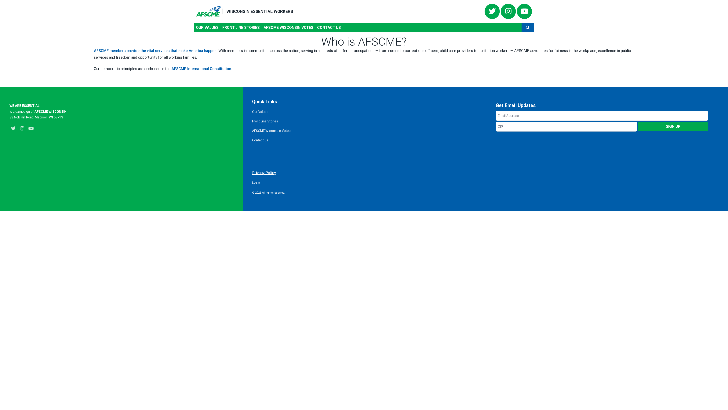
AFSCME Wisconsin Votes (288, 27)
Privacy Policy (264, 172)
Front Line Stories (241, 27)
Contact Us (329, 27)
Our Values (207, 27)
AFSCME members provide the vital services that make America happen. (155, 50)
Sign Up (673, 126)
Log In (256, 182)
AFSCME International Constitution (201, 68)
